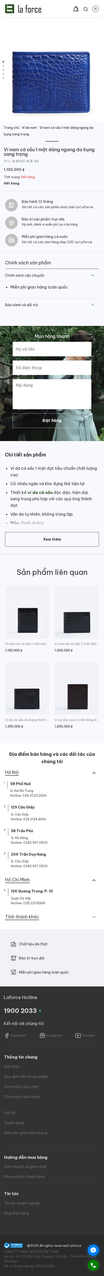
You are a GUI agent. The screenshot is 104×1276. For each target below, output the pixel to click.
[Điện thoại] (93, 1265)
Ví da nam (29, 128)
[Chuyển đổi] (93, 275)
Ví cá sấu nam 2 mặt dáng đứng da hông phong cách (77, 720)
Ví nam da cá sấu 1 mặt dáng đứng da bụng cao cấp (27, 644)
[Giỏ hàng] (76, 8)
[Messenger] (93, 1250)
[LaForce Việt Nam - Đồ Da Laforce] (23, 8)
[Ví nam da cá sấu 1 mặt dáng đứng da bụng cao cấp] (27, 612)
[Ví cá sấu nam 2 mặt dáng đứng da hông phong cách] (77, 688)
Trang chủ (11, 128)
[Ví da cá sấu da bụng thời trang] (27, 688)
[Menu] (95, 9)
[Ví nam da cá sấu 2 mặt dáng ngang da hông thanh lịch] (77, 612)
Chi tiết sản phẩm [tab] (25, 455)
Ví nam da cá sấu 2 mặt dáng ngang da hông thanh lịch (77, 644)
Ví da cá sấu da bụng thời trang (27, 720)
